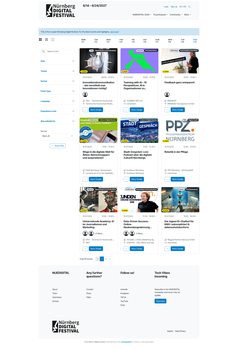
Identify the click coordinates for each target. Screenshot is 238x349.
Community (175, 14)
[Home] (60, 10)
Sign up (174, 6)
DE (180, 6)
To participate (159, 14)
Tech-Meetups (178, 3)
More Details (95, 110)
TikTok (123, 297)
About (55, 289)
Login (166, 6)
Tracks (44, 71)
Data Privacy (180, 331)
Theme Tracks (141, 3)
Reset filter (59, 145)
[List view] (47, 39)
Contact (89, 289)
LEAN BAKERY (126, 342)
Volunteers (57, 297)
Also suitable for (48, 121)
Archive (55, 301)
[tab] (85, 109)
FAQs (88, 297)
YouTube (124, 301)
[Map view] (53, 39)
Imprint (170, 331)
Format (44, 81)
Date (43, 61)
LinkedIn (124, 289)
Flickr (122, 305)
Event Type (46, 91)
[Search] (189, 6)
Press (88, 293)
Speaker (138, 8)
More (186, 14)
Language (45, 101)
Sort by (44, 131)
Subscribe (160, 301)
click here (114, 32)
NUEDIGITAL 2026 (141, 14)
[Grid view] (41, 39)
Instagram (124, 293)
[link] (195, 41)
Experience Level (48, 111)
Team (54, 293)
